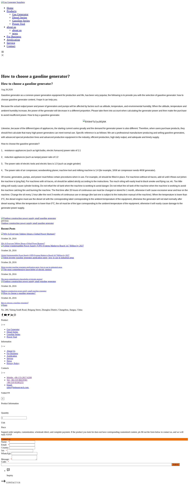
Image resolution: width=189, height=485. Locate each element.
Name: (5, 442)
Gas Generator (20, 14)
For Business (14, 36)
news (15, 33)
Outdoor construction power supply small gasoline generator (27, 223)
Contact (11, 46)
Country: (5, 447)
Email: (5, 445)
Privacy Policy (13, 363)
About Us (11, 351)
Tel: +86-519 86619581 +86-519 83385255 (17, 381)
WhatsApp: (6, 453)
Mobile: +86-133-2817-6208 (19, 377)
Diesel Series (19, 17)
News (9, 361)
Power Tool (18, 23)
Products (11, 11)
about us (11, 26)
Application (13, 39)
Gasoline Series (21, 20)
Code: (5, 462)
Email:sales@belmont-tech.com (18, 386)
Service (11, 42)
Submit (175, 464)
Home (10, 7)
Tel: (4, 450)
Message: (6, 459)
